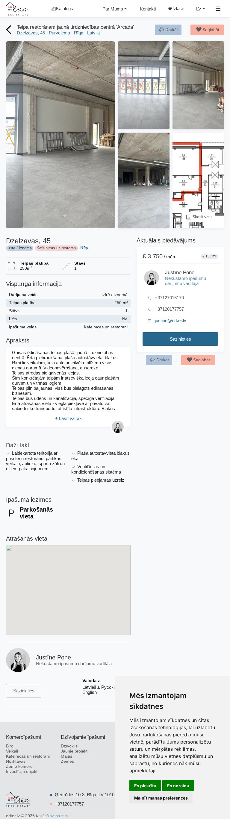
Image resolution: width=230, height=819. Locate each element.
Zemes (67, 761)
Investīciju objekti (22, 771)
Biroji (10, 746)
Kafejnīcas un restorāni (28, 756)
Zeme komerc (19, 766)
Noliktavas (15, 761)
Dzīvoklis (69, 746)
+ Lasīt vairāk (68, 418)
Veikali (12, 751)
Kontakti (148, 8)
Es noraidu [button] (178, 785)
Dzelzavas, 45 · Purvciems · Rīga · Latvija (58, 32)
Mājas (66, 756)
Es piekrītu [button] (145, 785)
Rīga (85, 247)
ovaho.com (59, 816)
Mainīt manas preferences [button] (161, 797)
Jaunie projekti (74, 751)
